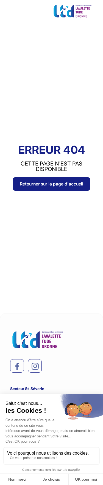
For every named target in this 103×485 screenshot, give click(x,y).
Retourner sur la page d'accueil (51, 184)
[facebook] (17, 366)
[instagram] (35, 366)
